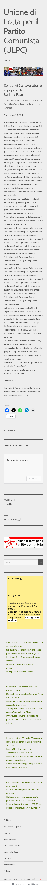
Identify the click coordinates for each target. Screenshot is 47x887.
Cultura (7, 871)
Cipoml (22, 430)
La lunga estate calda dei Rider (19, 671)
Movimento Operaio (13, 826)
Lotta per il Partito (12, 845)
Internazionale (10, 839)
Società (7, 833)
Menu (7, 61)
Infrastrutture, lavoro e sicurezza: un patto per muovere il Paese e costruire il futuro (23, 719)
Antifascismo (10, 864)
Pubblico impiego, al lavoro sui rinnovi (23, 807)
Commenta (33, 479)
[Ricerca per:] (21, 562)
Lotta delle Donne (11, 852)
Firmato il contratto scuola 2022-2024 (23, 804)
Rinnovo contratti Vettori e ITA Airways (24, 738)
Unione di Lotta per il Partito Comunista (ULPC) (21, 31)
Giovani (7, 858)
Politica (7, 820)
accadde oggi (14, 578)
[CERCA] (40, 562)
